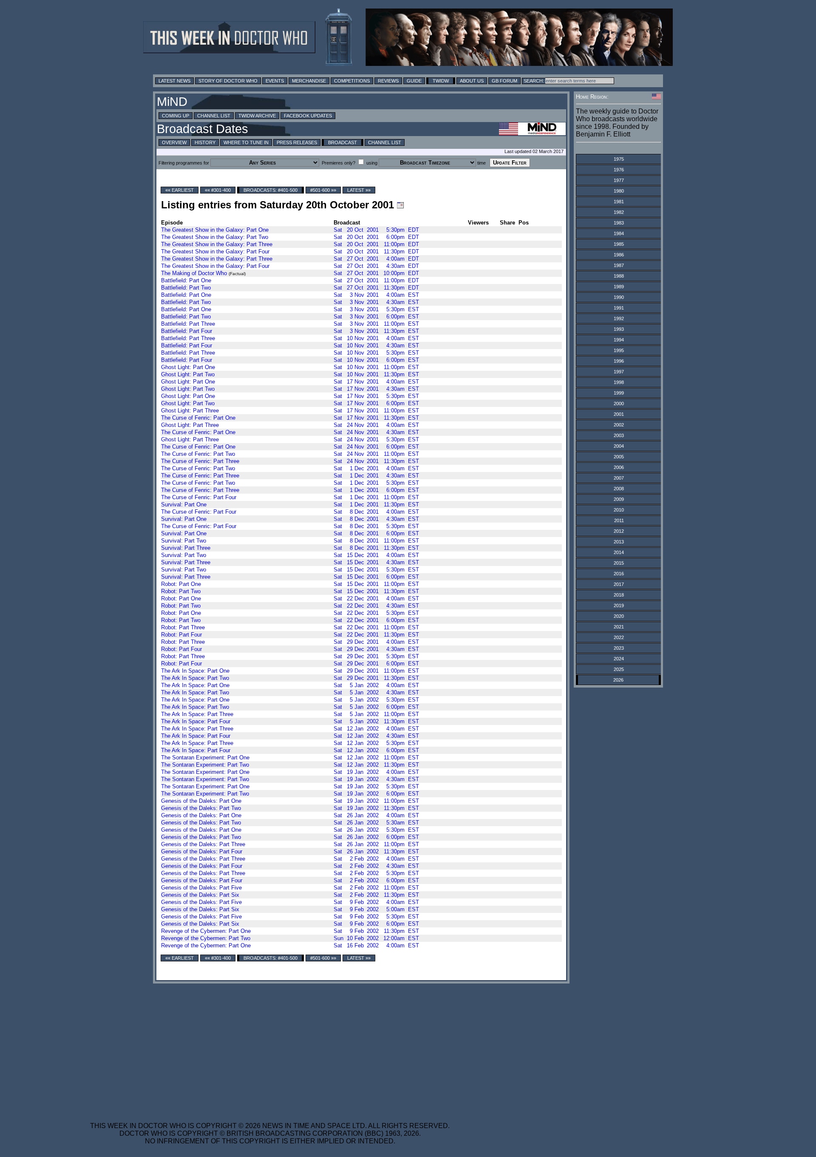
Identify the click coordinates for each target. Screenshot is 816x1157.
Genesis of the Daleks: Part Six (200, 895)
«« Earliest (179, 190)
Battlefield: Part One (186, 280)
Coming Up (175, 115)
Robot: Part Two (181, 591)
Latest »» (359, 190)
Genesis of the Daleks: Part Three (203, 844)
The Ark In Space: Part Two (195, 678)
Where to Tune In (246, 142)
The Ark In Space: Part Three (197, 714)
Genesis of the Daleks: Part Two (201, 808)
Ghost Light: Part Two (188, 374)
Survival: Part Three (185, 548)
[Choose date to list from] (400, 205)
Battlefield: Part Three (188, 324)
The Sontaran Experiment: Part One (205, 757)
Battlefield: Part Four (186, 331)
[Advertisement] (270, 1047)
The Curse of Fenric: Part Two (198, 454)
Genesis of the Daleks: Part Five (201, 887)
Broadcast (342, 142)
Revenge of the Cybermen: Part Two (205, 938)
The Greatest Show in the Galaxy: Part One (215, 230)
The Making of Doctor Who (194, 273)
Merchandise (309, 80)
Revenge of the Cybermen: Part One (206, 931)
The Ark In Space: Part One (195, 671)
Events (275, 80)
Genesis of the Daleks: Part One (201, 801)
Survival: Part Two (183, 540)
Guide (414, 80)
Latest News (174, 80)
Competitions (352, 80)
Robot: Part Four (181, 634)
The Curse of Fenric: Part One (198, 418)
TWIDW (441, 80)
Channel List (213, 115)
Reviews (388, 80)
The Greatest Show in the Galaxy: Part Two (214, 237)
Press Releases (297, 142)
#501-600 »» (323, 190)
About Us (472, 80)
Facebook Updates (308, 115)
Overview (174, 142)
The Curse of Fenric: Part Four (198, 497)
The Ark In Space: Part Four (195, 721)
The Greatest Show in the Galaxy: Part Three (216, 244)
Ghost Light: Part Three (190, 410)
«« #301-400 (218, 190)
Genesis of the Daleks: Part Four (201, 851)
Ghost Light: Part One (188, 367)
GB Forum (504, 80)
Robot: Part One (181, 584)
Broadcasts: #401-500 (271, 190)
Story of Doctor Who (228, 80)
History (205, 142)
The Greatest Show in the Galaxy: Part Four (215, 251)
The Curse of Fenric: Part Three (200, 461)
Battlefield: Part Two (186, 287)
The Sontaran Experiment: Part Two (205, 765)
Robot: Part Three (183, 627)
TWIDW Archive (257, 115)
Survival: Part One (184, 504)
